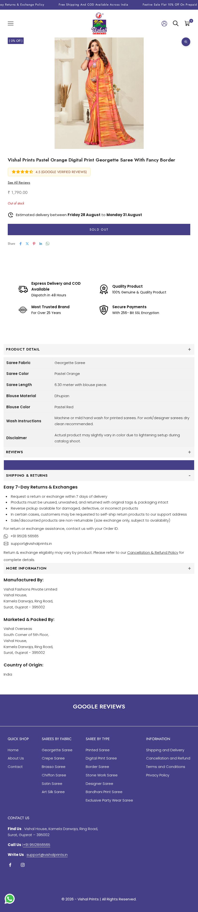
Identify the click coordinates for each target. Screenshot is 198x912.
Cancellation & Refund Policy (152, 552)
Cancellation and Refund (168, 758)
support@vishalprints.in (31, 543)
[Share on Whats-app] (48, 243)
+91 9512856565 (36, 844)
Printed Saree (98, 749)
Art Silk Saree (53, 791)
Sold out (99, 229)
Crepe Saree (53, 758)
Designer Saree (99, 783)
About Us (16, 758)
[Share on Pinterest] (34, 244)
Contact (15, 766)
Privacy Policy (157, 775)
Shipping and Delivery (165, 749)
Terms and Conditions (165, 766)
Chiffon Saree (54, 775)
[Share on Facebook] (20, 244)
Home (13, 749)
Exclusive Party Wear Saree (109, 800)
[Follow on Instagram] (22, 864)
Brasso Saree (53, 766)
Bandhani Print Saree (104, 791)
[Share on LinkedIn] (41, 244)
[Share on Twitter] (27, 244)
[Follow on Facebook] (10, 864)
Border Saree (97, 766)
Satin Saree (52, 783)
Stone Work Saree (102, 775)
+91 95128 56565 (24, 536)
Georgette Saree (57, 749)
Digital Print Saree (101, 758)
